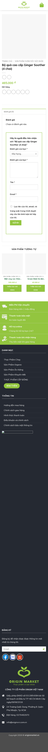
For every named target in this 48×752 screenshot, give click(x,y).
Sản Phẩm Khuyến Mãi (15, 374)
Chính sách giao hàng (14, 410)
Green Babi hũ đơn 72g (36, 279)
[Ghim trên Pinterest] (23, 92)
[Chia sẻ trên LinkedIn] (27, 92)
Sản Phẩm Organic (13, 364)
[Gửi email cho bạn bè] (18, 92)
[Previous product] (9, 77)
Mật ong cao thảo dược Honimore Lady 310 (12, 279)
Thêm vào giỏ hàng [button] (12, 288)
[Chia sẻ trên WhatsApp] (4, 92)
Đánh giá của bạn (19, 149)
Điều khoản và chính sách (16, 420)
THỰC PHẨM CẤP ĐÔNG (16, 379)
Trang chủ (7, 61)
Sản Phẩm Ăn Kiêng (13, 369)
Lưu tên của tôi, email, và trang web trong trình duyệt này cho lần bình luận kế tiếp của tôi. (23, 212)
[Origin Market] (24, 5)
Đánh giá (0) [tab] (9, 112)
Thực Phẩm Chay (12, 359)
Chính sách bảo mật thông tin (18, 425)
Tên (12, 182)
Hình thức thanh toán (14, 415)
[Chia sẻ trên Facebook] (9, 92)
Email (13, 194)
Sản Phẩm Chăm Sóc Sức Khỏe (29, 61)
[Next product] (4, 77)
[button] (6, 5)
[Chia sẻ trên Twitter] (13, 92)
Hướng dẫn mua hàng (14, 405)
